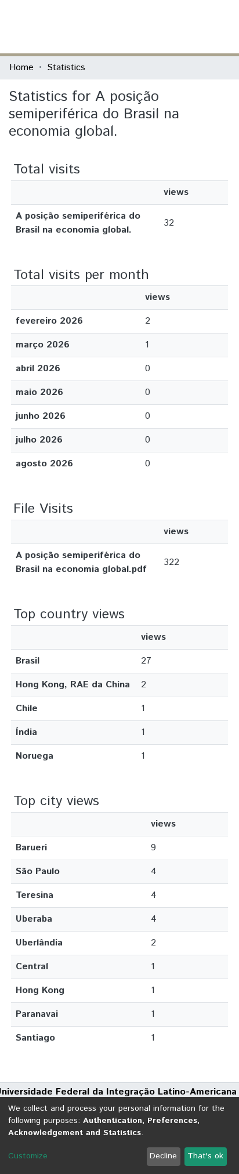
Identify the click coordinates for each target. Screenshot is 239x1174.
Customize (28, 1156)
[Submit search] (145, 27)
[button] (162, 27)
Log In (186, 26)
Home (21, 67)
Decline (163, 1156)
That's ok (205, 1156)
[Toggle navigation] (223, 26)
